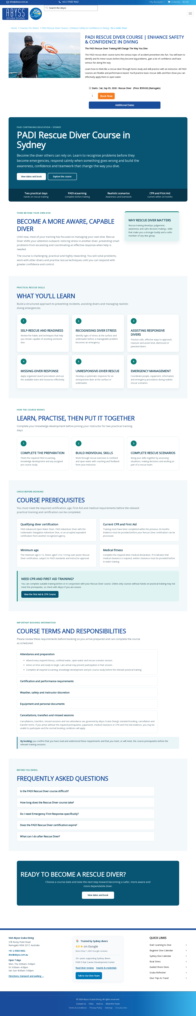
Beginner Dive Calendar (161, 950)
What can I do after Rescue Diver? (40, 836)
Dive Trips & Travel (159, 978)
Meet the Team (113, 1003)
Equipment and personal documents (42, 704)
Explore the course (62, 176)
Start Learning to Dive (160, 944)
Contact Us (81, 1003)
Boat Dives (155, 961)
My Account (156, 2)
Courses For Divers (29, 28)
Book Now (106, 96)
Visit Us (99, 1003)
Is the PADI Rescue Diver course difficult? (44, 791)
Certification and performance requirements (47, 681)
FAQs (91, 1003)
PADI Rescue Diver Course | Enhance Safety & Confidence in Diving (75, 28)
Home (14, 28)
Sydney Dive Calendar (160, 955)
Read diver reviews (85, 967)
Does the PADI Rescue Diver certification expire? (48, 825)
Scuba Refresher (158, 972)
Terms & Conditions (78, 1007)
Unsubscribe (121, 1007)
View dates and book (31, 176)
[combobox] (71, 8)
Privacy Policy (96, 1007)
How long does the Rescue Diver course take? (47, 802)
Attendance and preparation (37, 654)
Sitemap (109, 1007)
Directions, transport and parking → (26, 976)
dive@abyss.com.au (19, 2)
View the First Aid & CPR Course (40, 594)
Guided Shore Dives (159, 967)
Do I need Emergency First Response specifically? (49, 814)
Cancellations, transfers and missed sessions (47, 715)
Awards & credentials (106, 967)
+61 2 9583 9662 (70, 2)
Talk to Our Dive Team (89, 975)
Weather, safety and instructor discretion (45, 692)
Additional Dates (124, 105)
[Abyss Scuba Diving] (22, 13)
